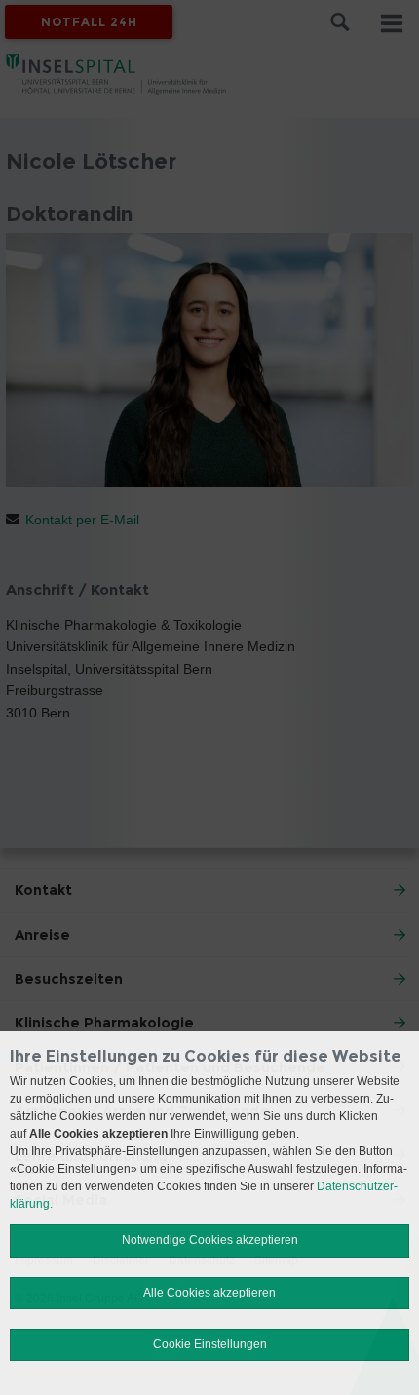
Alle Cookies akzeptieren (209, 1292)
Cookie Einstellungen (210, 1344)
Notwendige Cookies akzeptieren (210, 1240)
